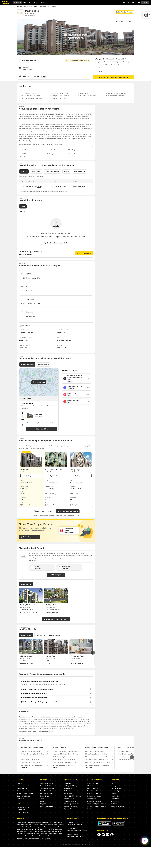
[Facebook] (99, 834)
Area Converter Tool (93, 809)
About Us (19, 783)
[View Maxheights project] (31, 459)
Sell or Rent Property (128, 2)
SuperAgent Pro (68, 809)
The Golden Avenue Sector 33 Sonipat (130, 751)
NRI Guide (114, 804)
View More (98, 72)
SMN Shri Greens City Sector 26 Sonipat (98, 759)
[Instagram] (112, 834)
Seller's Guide (115, 798)
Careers (19, 786)
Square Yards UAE (46, 786)
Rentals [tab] (66, 171)
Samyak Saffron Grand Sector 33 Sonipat (98, 765)
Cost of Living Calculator (94, 791)
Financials (20, 791)
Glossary (113, 786)
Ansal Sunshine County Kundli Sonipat (33, 757)
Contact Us (20, 798)
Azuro (42, 798)
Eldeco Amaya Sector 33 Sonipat (96, 754)
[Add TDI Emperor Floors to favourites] (90, 641)
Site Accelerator (68, 793)
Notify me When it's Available (57, 243)
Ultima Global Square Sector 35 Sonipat (98, 757)
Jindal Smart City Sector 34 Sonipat (64, 757)
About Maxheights (54, 575)
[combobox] (41, 423)
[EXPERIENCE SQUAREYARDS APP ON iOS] (118, 825)
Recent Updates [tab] (79, 171)
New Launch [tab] (40, 635)
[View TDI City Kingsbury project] (81, 459)
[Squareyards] (6, 3)
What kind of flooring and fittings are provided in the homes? (42, 702)
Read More (22, 157)
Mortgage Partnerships (70, 806)
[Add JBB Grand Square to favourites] (40, 641)
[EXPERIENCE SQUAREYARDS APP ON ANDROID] (104, 825)
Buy (24, 2)
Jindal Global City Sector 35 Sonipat (64, 759)
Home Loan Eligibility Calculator (96, 804)
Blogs (42, 2)
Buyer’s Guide (115, 796)
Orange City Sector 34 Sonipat (63, 765)
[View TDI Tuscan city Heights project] (56, 459)
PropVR (42, 801)
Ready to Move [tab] (54, 635)
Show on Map (40, 382)
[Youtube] (107, 834)
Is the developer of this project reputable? (35, 697)
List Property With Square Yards (73, 786)
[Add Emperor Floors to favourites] (65, 641)
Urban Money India (46, 791)
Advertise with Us (69, 798)
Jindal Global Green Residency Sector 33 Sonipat (130, 754)
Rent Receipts (91, 798)
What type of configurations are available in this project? (40, 681)
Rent (29, 2)
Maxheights (24, 470)
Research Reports (116, 791)
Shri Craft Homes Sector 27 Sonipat (64, 762)
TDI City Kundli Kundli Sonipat (30, 762)
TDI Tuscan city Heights (53, 470)
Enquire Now (32, 476)
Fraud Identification (22, 812)
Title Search (90, 786)
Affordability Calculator (94, 793)
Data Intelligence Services (71, 804)
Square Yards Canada (46, 783)
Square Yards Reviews (23, 796)
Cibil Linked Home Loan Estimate (77, 60)
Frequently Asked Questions (25, 793)
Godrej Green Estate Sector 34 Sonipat (65, 751)
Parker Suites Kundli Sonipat (30, 759)
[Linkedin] (103, 834)
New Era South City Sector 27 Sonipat (97, 762)
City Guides (114, 793)
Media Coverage (22, 788)
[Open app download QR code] (147, 15)
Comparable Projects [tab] (52, 171)
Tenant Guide (115, 801)
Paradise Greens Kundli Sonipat (31, 751)
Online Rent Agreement (94, 796)
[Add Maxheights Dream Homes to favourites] (40, 590)
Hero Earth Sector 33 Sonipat (94, 751)
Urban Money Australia (47, 793)
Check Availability (79, 186)
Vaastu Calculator (92, 788)
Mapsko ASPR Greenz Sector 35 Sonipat (65, 754)
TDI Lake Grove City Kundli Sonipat (32, 754)
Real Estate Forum (116, 788)
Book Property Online (46, 806)
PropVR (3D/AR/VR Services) (72, 796)
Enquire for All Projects (44, 511)
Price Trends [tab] (36, 171)
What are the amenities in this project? (34, 693)
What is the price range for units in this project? (37, 689)
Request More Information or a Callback (115, 77)
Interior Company (45, 796)
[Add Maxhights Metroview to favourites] (65, 590)
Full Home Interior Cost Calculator (97, 806)
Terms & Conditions (23, 807)
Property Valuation (92, 783)
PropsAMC (43, 804)
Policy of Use (21, 809)
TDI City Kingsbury (76, 470)
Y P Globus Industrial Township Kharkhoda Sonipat (130, 759)
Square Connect (68, 788)
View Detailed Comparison (66, 511)
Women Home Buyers (117, 806)
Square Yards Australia (47, 788)
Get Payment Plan (85, 253)
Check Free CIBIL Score (94, 801)
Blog (112, 783)
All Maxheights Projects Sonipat (55, 619)
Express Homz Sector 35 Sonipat (31, 765)
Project (36, 2)
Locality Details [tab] (43, 364)
